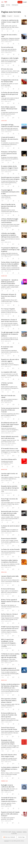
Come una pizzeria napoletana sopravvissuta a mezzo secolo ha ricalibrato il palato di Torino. (9, 351)
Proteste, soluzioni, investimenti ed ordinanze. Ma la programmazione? (10, 268)
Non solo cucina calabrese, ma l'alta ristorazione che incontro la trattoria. (10, 564)
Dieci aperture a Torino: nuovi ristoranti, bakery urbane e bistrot (8, 700)
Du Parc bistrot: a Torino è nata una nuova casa (9, 615)
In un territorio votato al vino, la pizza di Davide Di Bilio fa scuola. (9, 338)
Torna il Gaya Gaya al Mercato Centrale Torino (9, 728)
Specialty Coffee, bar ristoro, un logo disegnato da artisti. (9, 789)
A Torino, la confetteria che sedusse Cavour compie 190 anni (10, 22)
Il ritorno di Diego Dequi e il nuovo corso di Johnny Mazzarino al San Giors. (10, 690)
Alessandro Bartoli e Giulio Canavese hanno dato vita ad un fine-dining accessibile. (9, 210)
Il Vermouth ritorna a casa (9, 448)
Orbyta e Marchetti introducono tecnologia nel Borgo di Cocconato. (10, 254)
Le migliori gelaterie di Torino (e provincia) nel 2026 (10, 669)
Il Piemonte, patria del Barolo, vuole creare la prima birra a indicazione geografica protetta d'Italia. (9, 49)
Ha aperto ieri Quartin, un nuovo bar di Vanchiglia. (9, 84)
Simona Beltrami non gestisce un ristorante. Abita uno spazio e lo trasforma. (9, 530)
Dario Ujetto (9, 29)
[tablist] (10, 16)
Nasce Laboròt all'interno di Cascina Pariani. (10, 239)
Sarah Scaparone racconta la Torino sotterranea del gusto (10, 178)
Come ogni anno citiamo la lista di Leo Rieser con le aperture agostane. (10, 98)
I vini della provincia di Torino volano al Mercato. (8, 196)
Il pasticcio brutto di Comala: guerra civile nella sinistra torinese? (10, 814)
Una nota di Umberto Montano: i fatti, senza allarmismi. (9, 400)
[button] (2, 5)
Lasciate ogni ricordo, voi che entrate (9, 474)
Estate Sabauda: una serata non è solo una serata (9, 437)
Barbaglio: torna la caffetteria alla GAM (7, 786)
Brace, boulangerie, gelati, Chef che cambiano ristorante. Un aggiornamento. (10, 704)
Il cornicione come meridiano (7, 347)
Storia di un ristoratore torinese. (9, 170)
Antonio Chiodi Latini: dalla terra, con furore (10, 577)
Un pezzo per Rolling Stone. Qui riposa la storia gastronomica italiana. (9, 181)
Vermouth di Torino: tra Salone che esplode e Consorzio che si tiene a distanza (8, 799)
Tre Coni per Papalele (8, 309)
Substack (6, 841)
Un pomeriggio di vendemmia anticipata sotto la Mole (10, 191)
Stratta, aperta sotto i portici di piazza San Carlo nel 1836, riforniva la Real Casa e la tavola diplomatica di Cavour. (10, 26)
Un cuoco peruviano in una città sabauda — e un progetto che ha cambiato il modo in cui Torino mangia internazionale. (9, 374)
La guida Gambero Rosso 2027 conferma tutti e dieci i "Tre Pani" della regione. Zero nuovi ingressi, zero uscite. (10, 300)
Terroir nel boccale (7, 47)
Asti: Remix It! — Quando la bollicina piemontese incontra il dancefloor (9, 281)
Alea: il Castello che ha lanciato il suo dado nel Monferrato (8, 206)
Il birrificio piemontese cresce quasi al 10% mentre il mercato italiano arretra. (10, 225)
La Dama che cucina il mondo (10, 549)
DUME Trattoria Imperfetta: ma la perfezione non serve (10, 627)
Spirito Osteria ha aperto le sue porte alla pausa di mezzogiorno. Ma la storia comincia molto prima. (10, 387)
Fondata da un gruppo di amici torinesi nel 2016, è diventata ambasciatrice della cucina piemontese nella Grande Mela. (9, 759)
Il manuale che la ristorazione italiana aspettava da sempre (8, 742)
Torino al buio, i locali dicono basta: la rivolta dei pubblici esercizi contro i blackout (10, 264)
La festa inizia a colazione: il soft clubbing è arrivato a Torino (10, 769)
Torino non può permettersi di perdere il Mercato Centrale (10, 410)
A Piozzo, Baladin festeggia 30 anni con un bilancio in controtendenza (9, 220)
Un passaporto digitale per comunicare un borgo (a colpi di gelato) (10, 249)
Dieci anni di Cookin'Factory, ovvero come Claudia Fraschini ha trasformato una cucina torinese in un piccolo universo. (10, 552)
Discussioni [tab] (16, 16)
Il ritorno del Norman (8, 589)
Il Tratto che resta (7, 69)
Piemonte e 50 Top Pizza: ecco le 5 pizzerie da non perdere (9, 153)
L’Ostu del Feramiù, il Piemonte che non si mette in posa (9, 139)
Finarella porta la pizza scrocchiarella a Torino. (7, 462)
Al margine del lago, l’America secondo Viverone (10, 125)
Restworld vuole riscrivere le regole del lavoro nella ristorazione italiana (9, 513)
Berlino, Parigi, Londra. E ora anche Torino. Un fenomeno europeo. (10, 773)
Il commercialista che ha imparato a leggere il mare (9, 167)
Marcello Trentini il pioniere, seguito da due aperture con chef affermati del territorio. (9, 719)
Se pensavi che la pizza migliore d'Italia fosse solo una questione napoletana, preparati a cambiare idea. (9, 158)
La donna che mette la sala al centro (10, 527)
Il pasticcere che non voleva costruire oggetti (10, 360)
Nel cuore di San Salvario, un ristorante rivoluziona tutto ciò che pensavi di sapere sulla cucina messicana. (10, 605)
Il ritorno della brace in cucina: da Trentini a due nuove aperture (9, 715)
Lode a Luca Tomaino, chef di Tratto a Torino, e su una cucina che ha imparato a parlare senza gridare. (10, 71)
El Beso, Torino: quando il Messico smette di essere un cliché (10, 601)
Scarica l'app (21, 837)
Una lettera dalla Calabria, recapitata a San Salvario (9, 561)
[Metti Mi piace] (2, 31)
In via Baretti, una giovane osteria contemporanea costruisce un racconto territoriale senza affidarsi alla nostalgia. (10, 143)
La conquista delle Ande (8, 372)
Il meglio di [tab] (9, 16)
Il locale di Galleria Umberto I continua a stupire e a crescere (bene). (9, 631)
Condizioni (19, 832)
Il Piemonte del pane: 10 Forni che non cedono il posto (8, 296)
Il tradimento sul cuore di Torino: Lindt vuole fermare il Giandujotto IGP (10, 424)
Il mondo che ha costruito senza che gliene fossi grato (10, 487)
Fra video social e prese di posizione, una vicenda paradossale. (7, 818)
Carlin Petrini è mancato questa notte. (9, 490)
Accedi (25, 2)
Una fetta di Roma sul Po (9, 459)
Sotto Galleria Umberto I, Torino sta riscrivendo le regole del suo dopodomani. (10, 478)
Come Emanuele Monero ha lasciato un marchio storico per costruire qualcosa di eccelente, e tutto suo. (9, 311)
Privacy (14, 832)
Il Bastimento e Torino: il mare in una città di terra (9, 320)
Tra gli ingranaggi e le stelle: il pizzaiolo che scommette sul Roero (10, 334)
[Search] (25, 16)
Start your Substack (10, 837)
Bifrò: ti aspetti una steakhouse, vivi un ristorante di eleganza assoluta (8, 641)
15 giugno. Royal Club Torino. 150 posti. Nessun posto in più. (10, 440)
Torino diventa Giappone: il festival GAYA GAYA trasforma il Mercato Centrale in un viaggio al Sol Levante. (10, 732)
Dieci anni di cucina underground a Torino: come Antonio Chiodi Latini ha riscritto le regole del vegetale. (10, 580)
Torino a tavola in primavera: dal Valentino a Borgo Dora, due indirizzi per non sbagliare (10, 686)
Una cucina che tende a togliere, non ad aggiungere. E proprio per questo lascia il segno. (9, 324)
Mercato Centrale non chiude (8, 396)
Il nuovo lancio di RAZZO (9, 538)
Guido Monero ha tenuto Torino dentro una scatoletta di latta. (9, 60)
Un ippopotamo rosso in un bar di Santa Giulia (9, 80)
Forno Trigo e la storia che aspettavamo (9, 499)
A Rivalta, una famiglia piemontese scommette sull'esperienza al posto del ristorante (9, 235)
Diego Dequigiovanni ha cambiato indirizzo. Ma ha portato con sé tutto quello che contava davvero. (10, 618)
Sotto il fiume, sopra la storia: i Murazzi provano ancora (9, 108)
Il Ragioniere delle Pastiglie (10, 58)
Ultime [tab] (3, 16)
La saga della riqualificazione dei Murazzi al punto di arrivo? (9, 113)
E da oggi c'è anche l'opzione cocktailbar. (8, 645)
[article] (14, 25)
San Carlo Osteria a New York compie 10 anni (9, 755)
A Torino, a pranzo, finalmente (7, 384)
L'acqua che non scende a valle (9, 35)
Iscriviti (20, 2)
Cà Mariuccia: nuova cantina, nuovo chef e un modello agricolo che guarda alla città (10, 655)
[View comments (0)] (8, 31)
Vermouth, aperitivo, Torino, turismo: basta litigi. (8, 803)
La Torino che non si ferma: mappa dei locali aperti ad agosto (9, 94)
